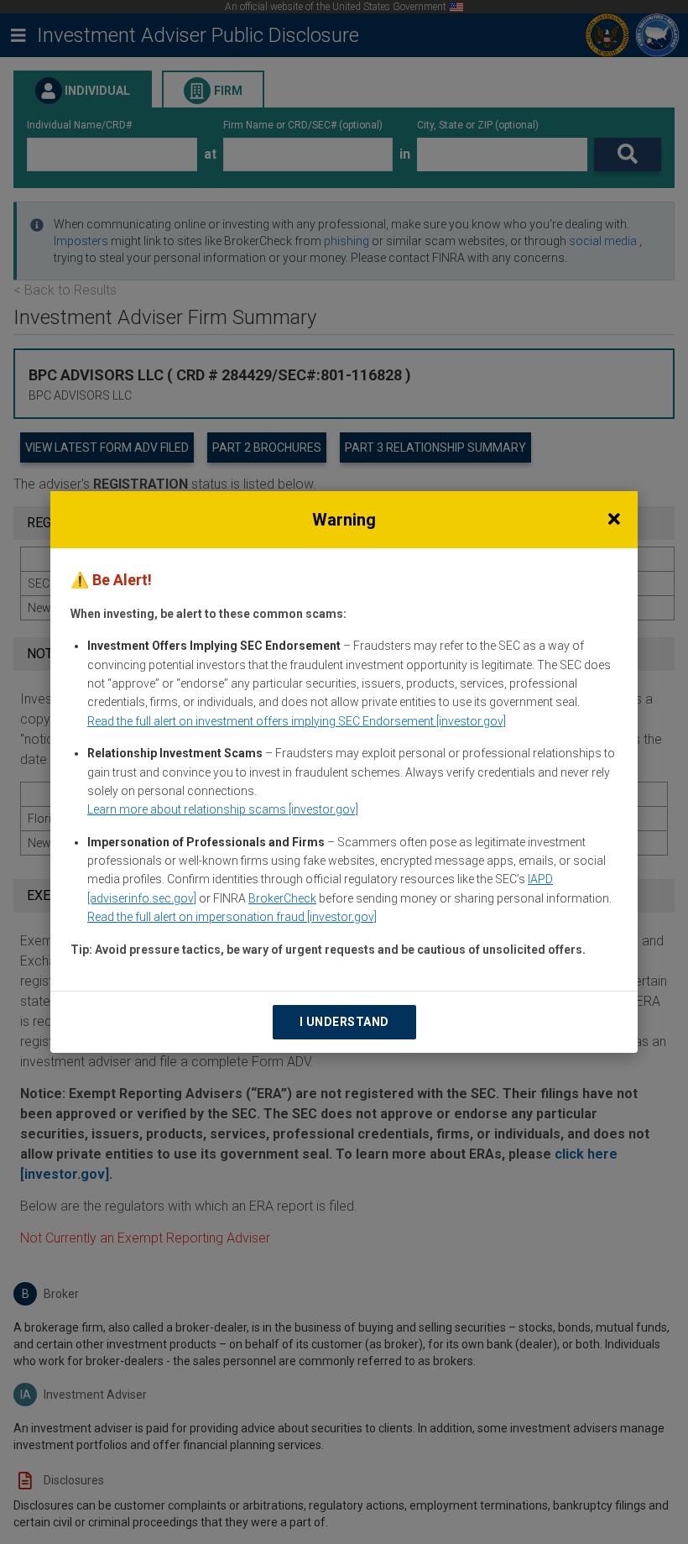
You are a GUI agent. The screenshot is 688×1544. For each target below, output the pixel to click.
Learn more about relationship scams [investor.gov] (222, 809)
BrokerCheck (282, 898)
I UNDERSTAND (344, 1021)
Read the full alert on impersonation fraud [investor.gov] (232, 917)
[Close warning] (614, 519)
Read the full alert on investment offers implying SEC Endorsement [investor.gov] (296, 721)
